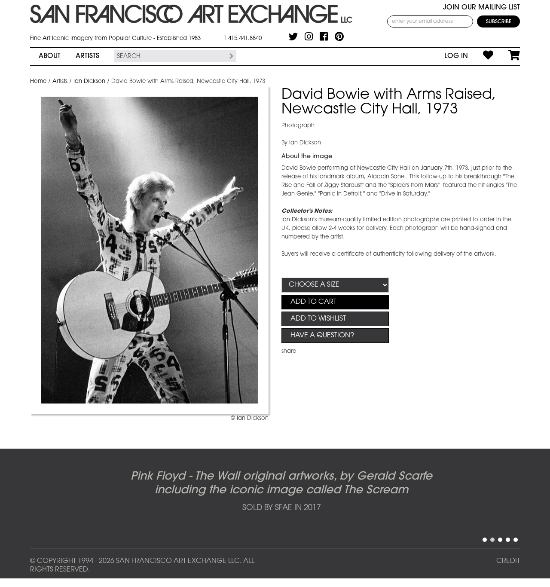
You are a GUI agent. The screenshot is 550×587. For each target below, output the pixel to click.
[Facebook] (324, 36)
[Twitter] (293, 36)
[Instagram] (309, 36)
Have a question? (322, 335)
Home (38, 81)
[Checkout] (506, 56)
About (50, 56)
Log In (456, 56)
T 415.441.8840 (243, 38)
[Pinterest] (339, 36)
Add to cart (313, 302)
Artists (87, 56)
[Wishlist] (480, 56)
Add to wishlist (318, 318)
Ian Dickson (89, 81)
